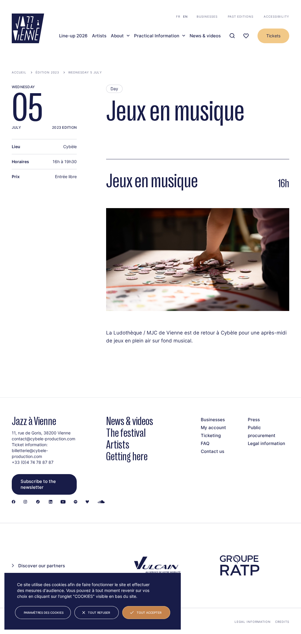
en (185, 16)
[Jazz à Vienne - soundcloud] (101, 502)
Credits (282, 622)
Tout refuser (99, 612)
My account (213, 427)
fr (178, 16)
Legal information (266, 443)
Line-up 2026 (73, 36)
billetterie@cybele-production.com (30, 453)
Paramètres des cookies (43, 612)
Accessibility (276, 16)
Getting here (127, 456)
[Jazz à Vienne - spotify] (75, 502)
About (117, 36)
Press (254, 419)
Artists (99, 36)
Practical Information (156, 36)
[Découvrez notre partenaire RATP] (239, 565)
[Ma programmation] (246, 36)
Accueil (19, 72)
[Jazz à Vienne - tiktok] (38, 502)
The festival (126, 433)
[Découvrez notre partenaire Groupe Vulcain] (156, 565)
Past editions (240, 16)
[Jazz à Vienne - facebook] (13, 502)
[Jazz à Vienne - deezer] (87, 502)
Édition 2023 (47, 72)
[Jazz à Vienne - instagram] (25, 502)
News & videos (205, 36)
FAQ (205, 443)
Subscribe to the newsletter (38, 484)
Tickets (273, 36)
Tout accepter (149, 612)
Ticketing (211, 435)
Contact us (212, 451)
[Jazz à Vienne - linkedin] (50, 502)
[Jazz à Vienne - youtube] (63, 502)
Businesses (207, 16)
